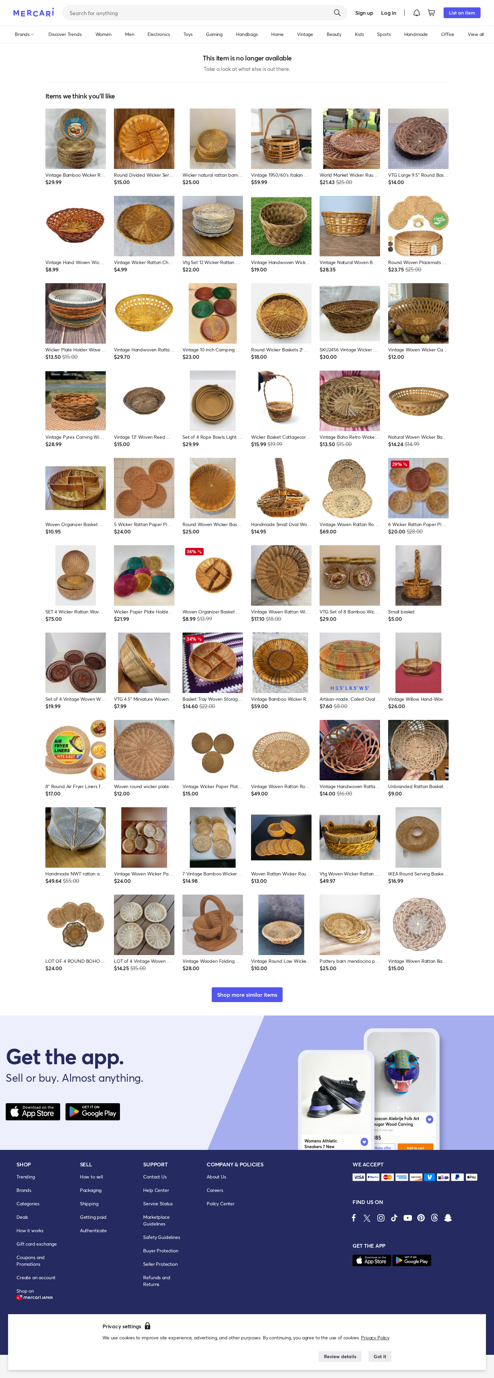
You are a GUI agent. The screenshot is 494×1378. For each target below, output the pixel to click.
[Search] (337, 12)
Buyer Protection (160, 1250)
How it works (29, 1230)
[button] (416, 12)
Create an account (35, 1277)
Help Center (156, 1190)
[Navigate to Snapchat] (448, 1217)
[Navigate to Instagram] (380, 1217)
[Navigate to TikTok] (394, 1217)
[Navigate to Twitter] (367, 1217)
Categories (27, 1203)
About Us (216, 1176)
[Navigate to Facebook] (354, 1217)
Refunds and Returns (156, 1280)
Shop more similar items (247, 994)
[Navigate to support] (359, 1177)
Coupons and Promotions (30, 1260)
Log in (388, 12)
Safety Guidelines (161, 1237)
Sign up (364, 12)
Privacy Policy (375, 1337)
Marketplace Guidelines (156, 1220)
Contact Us (154, 1176)
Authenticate (93, 1230)
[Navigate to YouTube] (407, 1217)
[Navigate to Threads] (434, 1217)
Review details (340, 1356)
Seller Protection (160, 1264)
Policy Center (221, 1203)
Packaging (91, 1190)
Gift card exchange (36, 1244)
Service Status (158, 1203)
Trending (25, 1176)
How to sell (91, 1176)
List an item (462, 12)
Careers (215, 1190)
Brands (23, 1190)
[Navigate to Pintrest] (421, 1217)
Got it (380, 1356)
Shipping (89, 1203)
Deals (22, 1217)
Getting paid (93, 1217)
